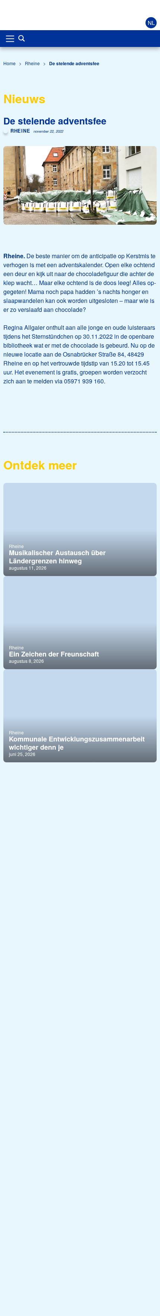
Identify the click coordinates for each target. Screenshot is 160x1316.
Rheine (32, 63)
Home (9, 63)
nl (151, 22)
